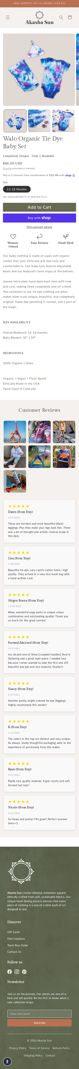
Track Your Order (17, 945)
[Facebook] (9, 972)
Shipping (7, 168)
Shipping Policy (33, 1055)
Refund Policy (61, 1048)
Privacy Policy (17, 1048)
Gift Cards (13, 932)
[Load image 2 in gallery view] (39, 121)
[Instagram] (17, 972)
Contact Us (14, 951)
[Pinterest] (24, 972)
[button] (7, 17)
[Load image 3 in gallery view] (63, 121)
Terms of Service (39, 1048)
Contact (50, 1055)
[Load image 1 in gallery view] (15, 121)
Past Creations (16, 938)
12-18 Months (17, 189)
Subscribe (39, 1022)
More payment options (39, 227)
